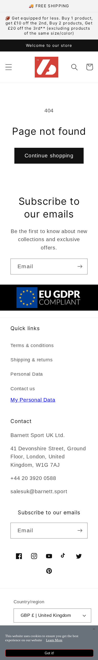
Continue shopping (49, 155)
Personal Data (26, 374)
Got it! (49, 653)
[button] (8, 67)
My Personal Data (32, 400)
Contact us (22, 388)
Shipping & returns (31, 359)
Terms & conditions (32, 345)
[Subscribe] (79, 266)
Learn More (54, 640)
